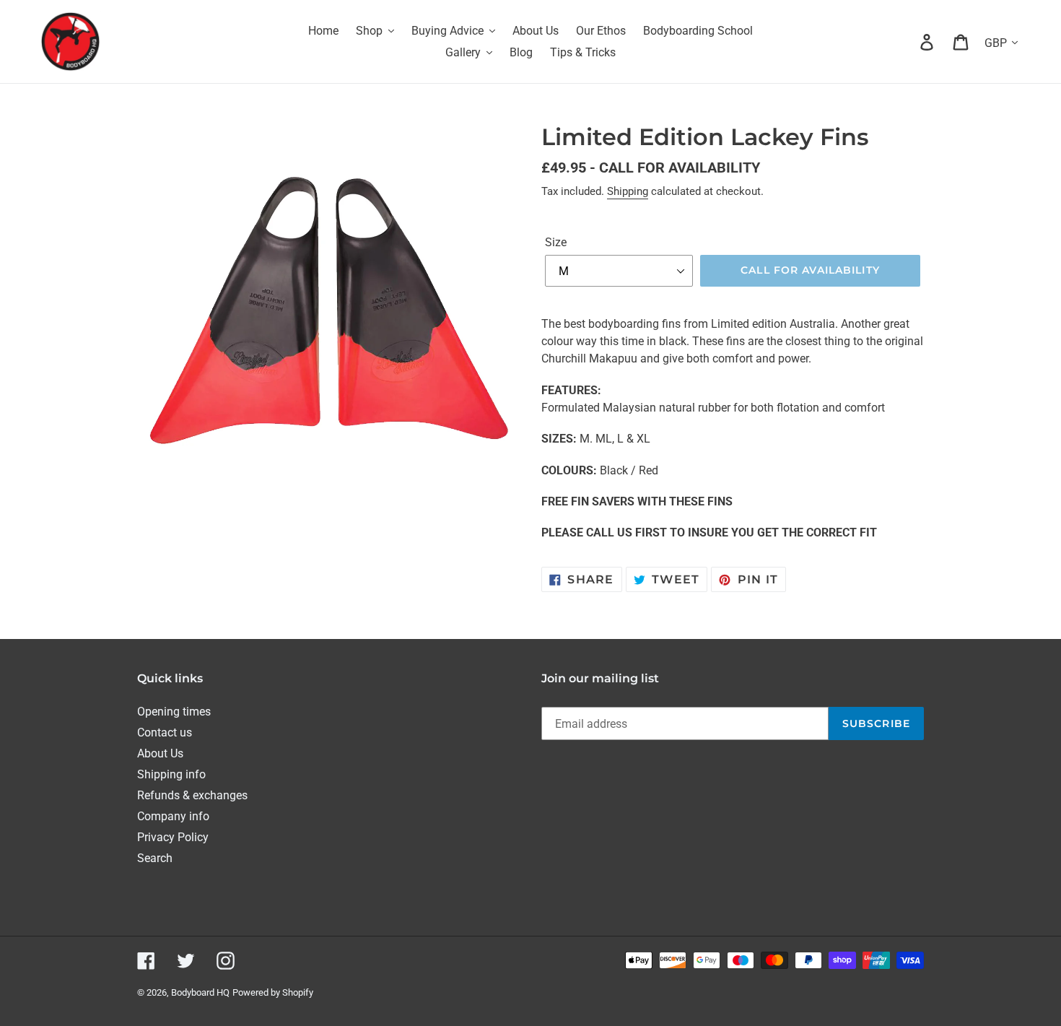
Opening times (174, 711)
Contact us (164, 732)
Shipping (627, 191)
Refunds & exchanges (192, 795)
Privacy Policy (173, 837)
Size (556, 242)
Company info (173, 816)
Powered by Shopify (272, 992)
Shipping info (171, 774)
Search (155, 858)
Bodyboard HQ (200, 992)
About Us (160, 753)
